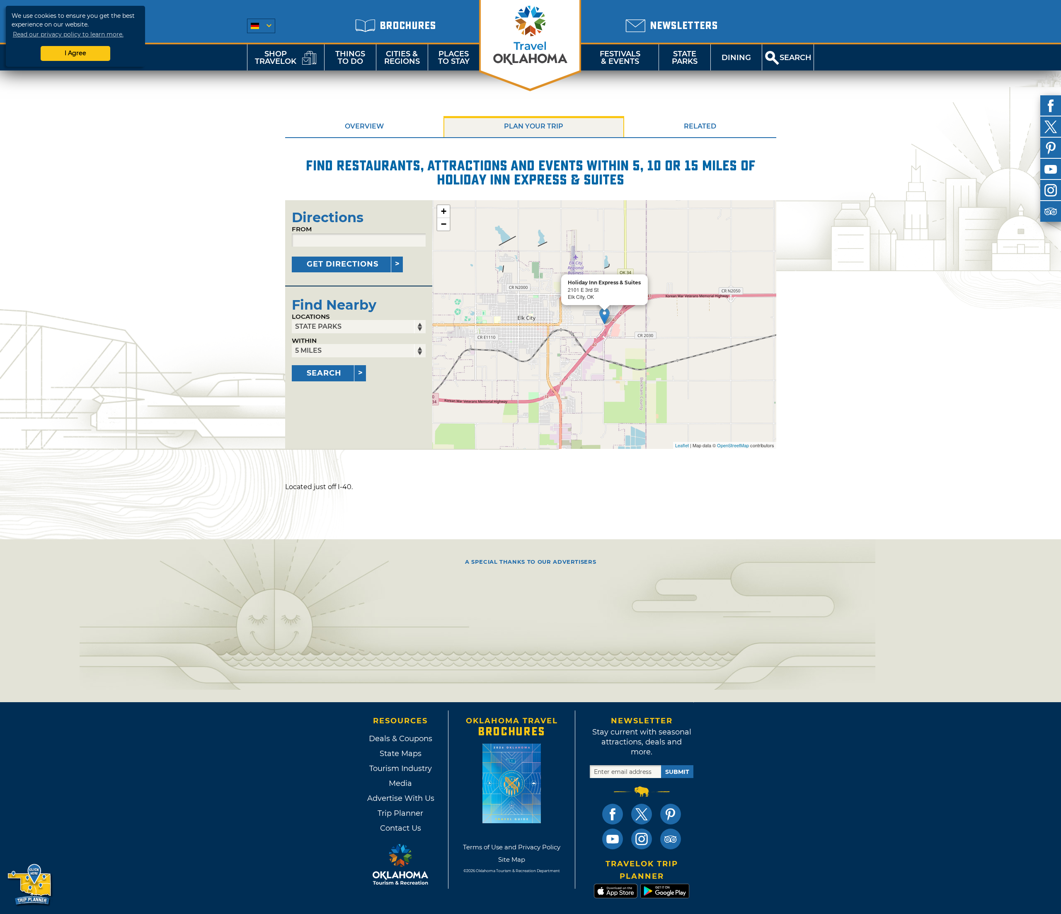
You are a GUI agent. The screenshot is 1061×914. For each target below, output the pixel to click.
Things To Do (350, 57)
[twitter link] (641, 814)
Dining (736, 57)
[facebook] (1050, 105)
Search (324, 373)
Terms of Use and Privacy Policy (511, 847)
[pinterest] (1050, 148)
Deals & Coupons (400, 738)
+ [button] (443, 211)
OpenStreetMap (733, 445)
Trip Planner (400, 813)
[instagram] (1050, 190)
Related (700, 126)
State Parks (685, 57)
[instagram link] (641, 839)
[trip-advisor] (1050, 211)
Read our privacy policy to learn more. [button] (68, 34)
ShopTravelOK (275, 57)
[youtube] (1050, 169)
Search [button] (795, 57)
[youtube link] (612, 839)
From (302, 229)
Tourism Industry (400, 768)
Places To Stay (454, 57)
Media (400, 783)
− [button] (443, 224)
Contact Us (400, 828)
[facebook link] (612, 814)
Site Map (511, 859)
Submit (677, 772)
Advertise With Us (400, 798)
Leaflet (682, 445)
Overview (364, 126)
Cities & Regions (402, 57)
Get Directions (342, 264)
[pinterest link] (670, 814)
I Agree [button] (75, 53)
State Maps (400, 753)
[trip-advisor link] (670, 839)
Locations (311, 316)
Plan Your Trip (533, 126)
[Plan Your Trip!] (30, 885)
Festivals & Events (620, 57)
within (304, 340)
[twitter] (1050, 126)
